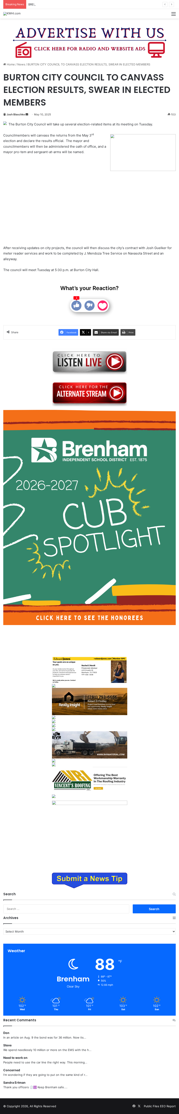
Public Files (152, 1106)
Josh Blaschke (16, 114)
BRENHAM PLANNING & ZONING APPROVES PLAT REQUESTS (70, 4)
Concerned (11, 1070)
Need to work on (15, 1057)
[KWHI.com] (12, 13)
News (21, 64)
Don (6, 1033)
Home (10, 64)
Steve (7, 1045)
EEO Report (168, 1106)
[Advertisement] (57, 200)
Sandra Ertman (14, 1082)
